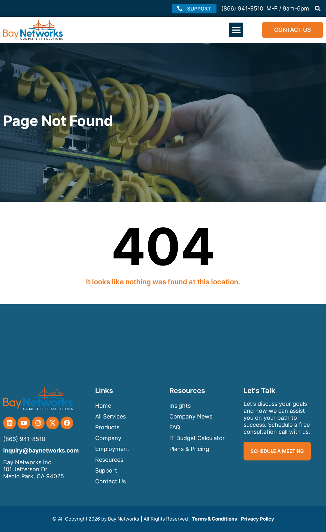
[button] (317, 8)
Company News (190, 416)
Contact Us (110, 481)
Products (107, 427)
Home (103, 405)
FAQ (174, 427)
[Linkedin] (9, 423)
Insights (180, 405)
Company (108, 438)
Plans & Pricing (189, 449)
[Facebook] (66, 423)
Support (106, 470)
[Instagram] (38, 423)
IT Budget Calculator (197, 438)
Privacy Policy (257, 519)
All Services (110, 416)
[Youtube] (24, 423)
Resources (109, 459)
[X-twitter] (52, 423)
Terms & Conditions (214, 519)
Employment (112, 449)
